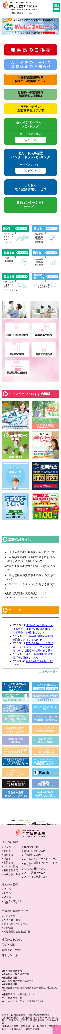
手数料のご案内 (32, 854)
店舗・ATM (8, 944)
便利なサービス (32, 846)
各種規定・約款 (11, 949)
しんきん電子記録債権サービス (13, 902)
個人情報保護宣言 (12, 971)
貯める (7, 850)
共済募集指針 (10, 984)
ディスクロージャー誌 (15, 923)
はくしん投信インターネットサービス (40, 863)
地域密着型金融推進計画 (17, 931)
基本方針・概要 (12, 919)
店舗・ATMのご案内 (35, 850)
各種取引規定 (11, 870)
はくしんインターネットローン (40, 858)
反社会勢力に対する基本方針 (18, 981)
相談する (8, 862)
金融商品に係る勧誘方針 (16, 974)
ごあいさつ (10, 915)
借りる (7, 846)
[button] (5, 27)
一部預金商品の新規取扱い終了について (30, 552)
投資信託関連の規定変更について (26, 593)
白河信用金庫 (24, 5)
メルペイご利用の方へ (36, 876)
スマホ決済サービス (34, 872)
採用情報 (8, 927)
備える (7, 858)
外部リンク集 (10, 955)
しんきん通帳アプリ (34, 868)
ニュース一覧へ (48, 671)
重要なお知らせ (12, 874)
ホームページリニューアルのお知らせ (23, 1001)
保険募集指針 (10, 977)
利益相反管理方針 (12, 997)
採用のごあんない (12, 939)
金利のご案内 (11, 866)
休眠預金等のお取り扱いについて (21, 994)
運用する (8, 854)
